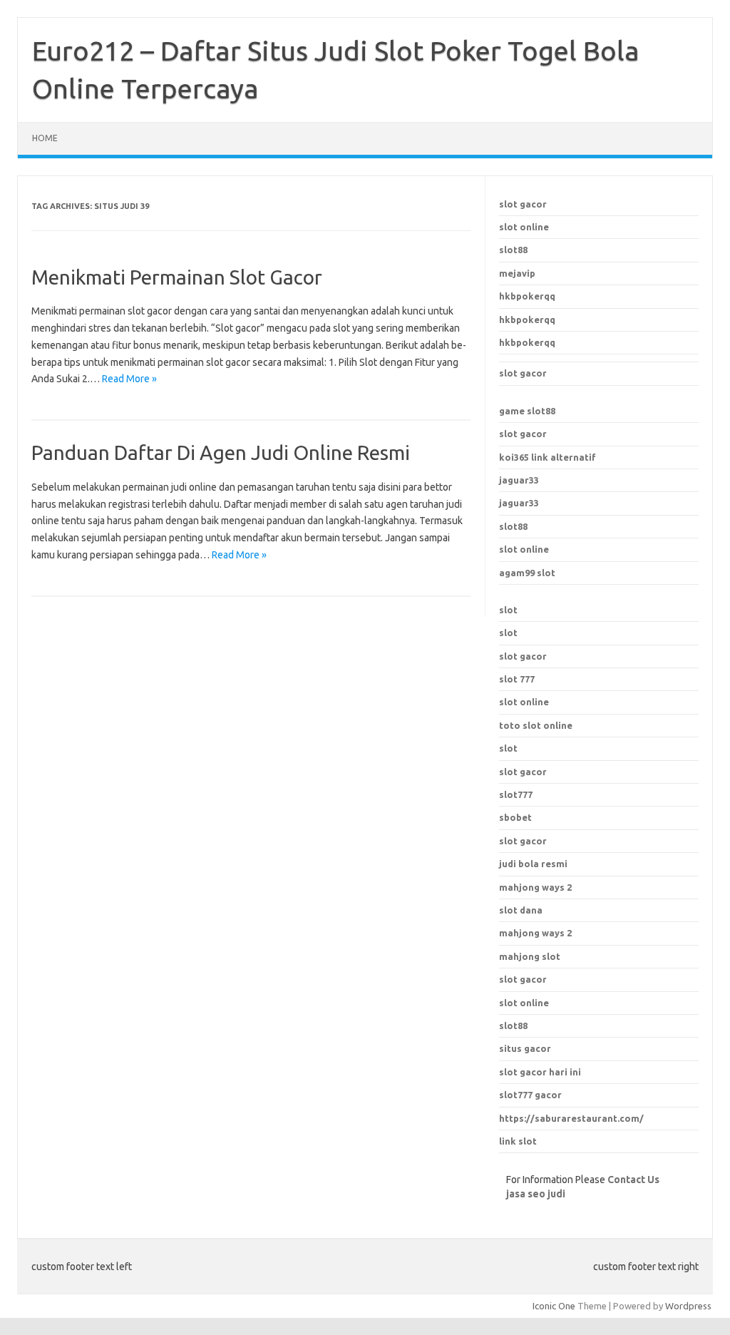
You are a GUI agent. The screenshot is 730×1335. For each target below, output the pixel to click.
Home (45, 138)
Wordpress (688, 1306)
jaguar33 (519, 480)
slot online (524, 227)
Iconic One (554, 1306)
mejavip (517, 273)
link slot (518, 1141)
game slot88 (527, 411)
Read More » (129, 378)
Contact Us (633, 1179)
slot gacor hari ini (540, 1072)
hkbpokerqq (527, 296)
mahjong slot (529, 956)
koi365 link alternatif (547, 457)
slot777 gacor (530, 1095)
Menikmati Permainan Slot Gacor (176, 277)
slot (508, 610)
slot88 (513, 250)
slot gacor (523, 204)
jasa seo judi (535, 1194)
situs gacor (525, 1048)
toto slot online (535, 725)
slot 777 (517, 679)
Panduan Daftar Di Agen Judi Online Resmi (220, 452)
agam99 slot (527, 573)
